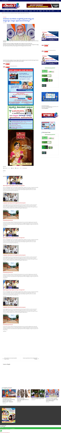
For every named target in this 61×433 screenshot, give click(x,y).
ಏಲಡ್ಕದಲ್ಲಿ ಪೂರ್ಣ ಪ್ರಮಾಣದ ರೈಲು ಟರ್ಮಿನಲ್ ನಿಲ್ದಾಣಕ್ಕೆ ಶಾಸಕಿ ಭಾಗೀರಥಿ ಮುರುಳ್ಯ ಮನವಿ (14, 203)
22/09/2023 (33, 399)
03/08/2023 (4, 22)
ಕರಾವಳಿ (11, 11)
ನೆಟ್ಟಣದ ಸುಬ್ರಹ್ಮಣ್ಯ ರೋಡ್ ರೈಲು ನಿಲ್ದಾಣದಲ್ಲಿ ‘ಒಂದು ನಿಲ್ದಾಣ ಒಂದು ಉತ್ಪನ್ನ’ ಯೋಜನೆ (13, 185)
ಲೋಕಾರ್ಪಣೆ (4, 17)
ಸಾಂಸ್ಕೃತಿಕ (30, 11)
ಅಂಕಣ (34, 11)
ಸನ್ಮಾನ (47, 11)
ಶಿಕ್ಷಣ (43, 11)
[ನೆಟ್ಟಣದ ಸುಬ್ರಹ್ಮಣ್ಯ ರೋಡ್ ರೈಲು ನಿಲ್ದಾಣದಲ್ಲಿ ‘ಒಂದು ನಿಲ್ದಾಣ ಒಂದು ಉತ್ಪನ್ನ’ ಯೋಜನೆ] (14, 176)
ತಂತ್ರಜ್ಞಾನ (40, 11)
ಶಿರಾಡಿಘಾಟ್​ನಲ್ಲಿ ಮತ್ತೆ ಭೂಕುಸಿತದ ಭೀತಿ (8, 220)
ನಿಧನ (49, 11)
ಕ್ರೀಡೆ (37, 11)
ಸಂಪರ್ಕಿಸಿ (53, 11)
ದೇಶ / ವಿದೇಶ (16, 11)
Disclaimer (57, 0)
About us (48, 0)
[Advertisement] (20, 53)
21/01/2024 (4, 403)
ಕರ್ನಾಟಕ (8, 11)
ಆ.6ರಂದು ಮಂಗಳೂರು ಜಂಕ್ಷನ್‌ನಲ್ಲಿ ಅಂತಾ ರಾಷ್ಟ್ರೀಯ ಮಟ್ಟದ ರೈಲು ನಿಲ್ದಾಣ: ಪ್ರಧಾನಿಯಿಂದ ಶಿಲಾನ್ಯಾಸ (52, 400)
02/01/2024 (18, 402)
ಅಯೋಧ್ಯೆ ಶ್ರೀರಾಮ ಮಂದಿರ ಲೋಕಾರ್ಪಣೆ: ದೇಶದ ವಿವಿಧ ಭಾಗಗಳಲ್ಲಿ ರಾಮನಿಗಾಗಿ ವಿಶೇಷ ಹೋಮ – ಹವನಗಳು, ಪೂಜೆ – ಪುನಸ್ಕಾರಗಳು (9, 400)
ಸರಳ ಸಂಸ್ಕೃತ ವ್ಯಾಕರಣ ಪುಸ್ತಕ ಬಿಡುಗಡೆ (37, 398)
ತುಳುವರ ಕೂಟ (26, 11)
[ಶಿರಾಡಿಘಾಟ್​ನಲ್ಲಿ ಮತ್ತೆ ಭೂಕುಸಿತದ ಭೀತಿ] (11, 210)
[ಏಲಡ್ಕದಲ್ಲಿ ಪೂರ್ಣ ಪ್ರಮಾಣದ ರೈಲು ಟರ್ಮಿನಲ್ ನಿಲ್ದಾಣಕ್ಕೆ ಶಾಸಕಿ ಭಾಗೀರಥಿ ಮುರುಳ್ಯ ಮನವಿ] (11, 193)
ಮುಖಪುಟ (4, 11)
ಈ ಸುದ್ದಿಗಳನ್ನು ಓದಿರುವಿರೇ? (7, 388)
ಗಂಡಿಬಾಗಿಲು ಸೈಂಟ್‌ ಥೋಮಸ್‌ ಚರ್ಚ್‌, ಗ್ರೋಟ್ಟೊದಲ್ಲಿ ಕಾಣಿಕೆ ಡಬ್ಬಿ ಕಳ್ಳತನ (30, 359)
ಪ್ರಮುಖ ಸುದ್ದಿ (21, 11)
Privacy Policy (53, 0)
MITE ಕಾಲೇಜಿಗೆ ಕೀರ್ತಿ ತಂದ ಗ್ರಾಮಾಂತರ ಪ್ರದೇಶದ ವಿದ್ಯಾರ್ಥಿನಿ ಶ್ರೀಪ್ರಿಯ (10, 359)
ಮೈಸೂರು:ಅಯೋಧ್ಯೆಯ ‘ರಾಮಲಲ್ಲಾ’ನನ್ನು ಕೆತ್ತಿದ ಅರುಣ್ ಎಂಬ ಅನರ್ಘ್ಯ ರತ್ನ (23, 400)
